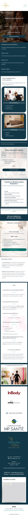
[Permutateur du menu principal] (25, 5)
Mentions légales (8, 510)
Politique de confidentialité (18, 510)
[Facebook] (13, 506)
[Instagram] (15, 506)
